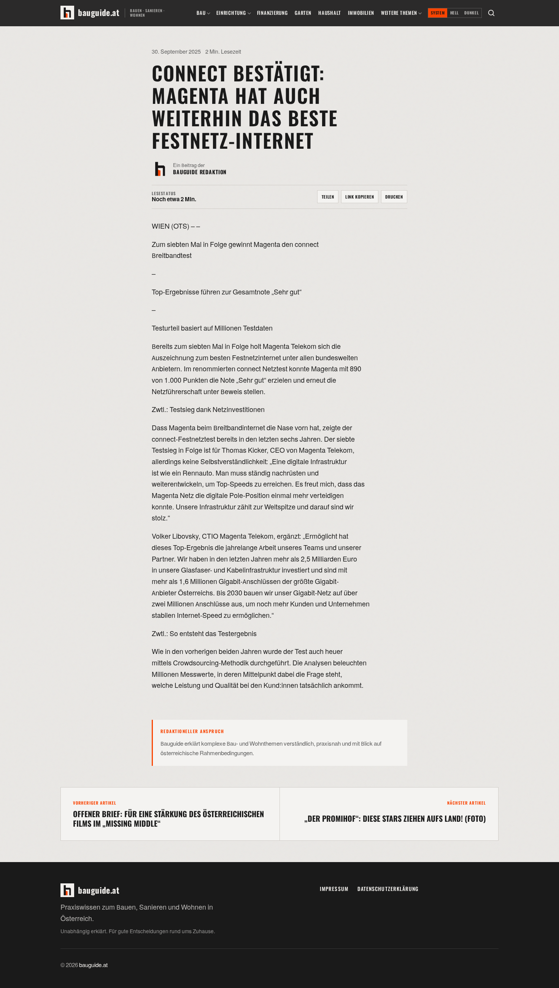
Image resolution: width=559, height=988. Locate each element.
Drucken (394, 197)
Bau (201, 12)
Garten (303, 12)
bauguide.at (93, 965)
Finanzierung (272, 12)
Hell (454, 13)
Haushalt (329, 12)
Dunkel (471, 13)
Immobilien (361, 12)
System (438, 13)
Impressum (334, 889)
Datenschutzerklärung (388, 889)
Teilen (328, 197)
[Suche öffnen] (491, 13)
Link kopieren (359, 197)
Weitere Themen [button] (399, 12)
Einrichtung (231, 12)
